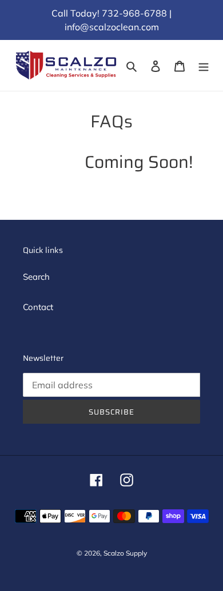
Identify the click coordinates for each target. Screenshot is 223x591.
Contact (38, 306)
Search (36, 276)
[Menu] (204, 65)
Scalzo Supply (125, 553)
